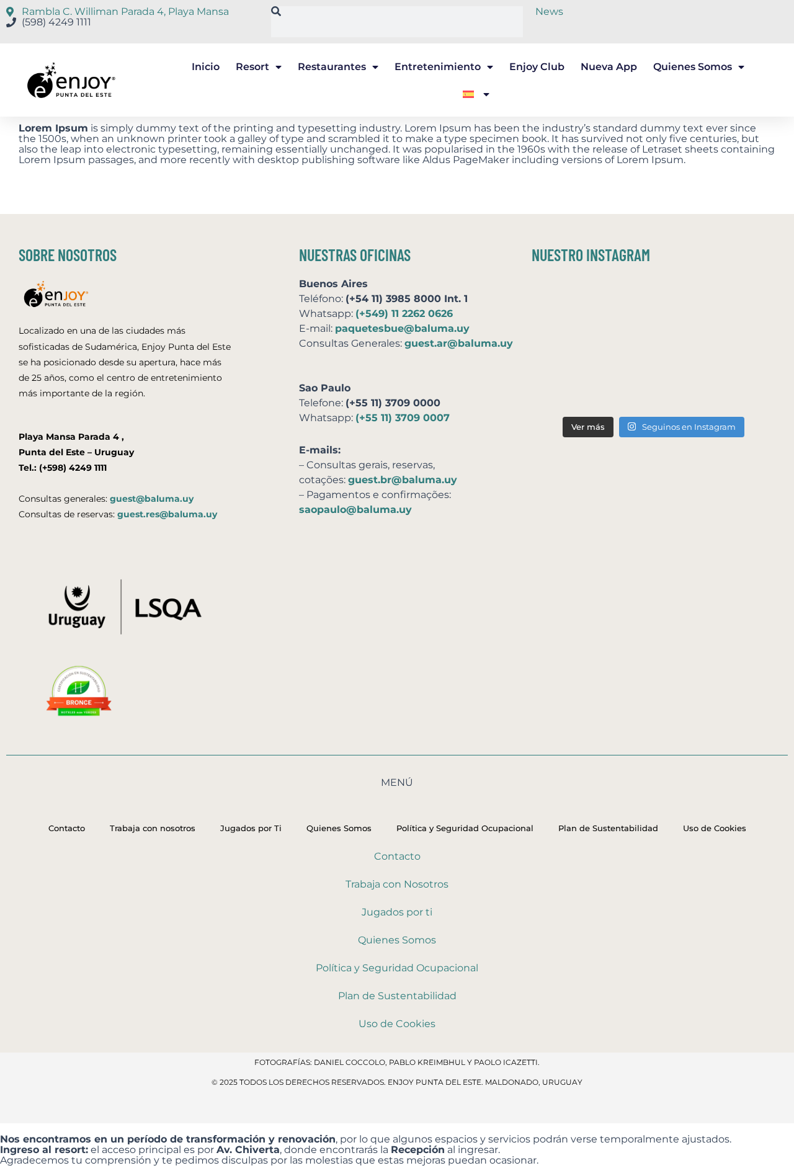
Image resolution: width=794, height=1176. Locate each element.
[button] (476, 94)
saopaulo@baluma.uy (355, 509)
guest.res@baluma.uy (167, 514)
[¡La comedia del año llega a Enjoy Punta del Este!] (734, 390)
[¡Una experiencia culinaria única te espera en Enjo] (734, 345)
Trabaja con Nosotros (397, 884)
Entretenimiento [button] (438, 67)
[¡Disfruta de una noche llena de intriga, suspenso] (572, 345)
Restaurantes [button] (332, 67)
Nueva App (609, 67)
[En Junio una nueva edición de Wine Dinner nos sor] (653, 390)
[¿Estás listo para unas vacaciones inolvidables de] (572, 390)
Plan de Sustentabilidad (608, 828)
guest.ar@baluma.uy (458, 343)
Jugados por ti (397, 912)
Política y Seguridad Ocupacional (464, 828)
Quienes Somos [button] (692, 67)
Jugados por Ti (251, 828)
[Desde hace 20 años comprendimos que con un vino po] (734, 299)
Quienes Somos (339, 828)
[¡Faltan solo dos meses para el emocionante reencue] (653, 345)
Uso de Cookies (714, 828)
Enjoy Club (536, 67)
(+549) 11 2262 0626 (404, 313)
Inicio (206, 67)
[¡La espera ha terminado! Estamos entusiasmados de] (572, 299)
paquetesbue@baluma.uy (402, 328)
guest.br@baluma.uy (402, 480)
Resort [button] (252, 67)
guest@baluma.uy (152, 498)
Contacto (66, 828)
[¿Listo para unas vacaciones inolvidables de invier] (653, 299)
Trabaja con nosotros (152, 828)
